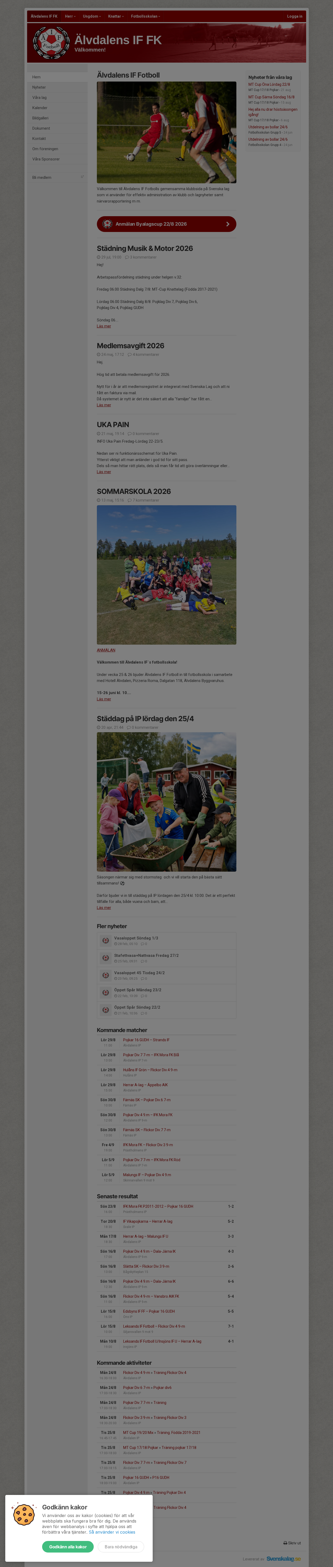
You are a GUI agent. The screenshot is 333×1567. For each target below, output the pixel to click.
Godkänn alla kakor (68, 1546)
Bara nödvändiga (121, 1546)
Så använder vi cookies (112, 1532)
